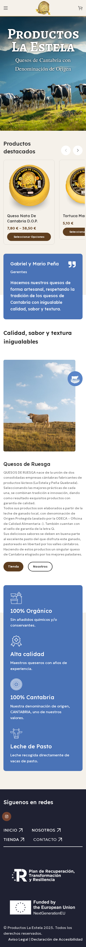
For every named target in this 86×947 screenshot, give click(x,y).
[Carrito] (80, 8)
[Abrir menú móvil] (5, 8)
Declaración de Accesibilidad (57, 939)
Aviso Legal (18, 939)
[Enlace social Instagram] (6, 816)
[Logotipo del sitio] (43, 7)
